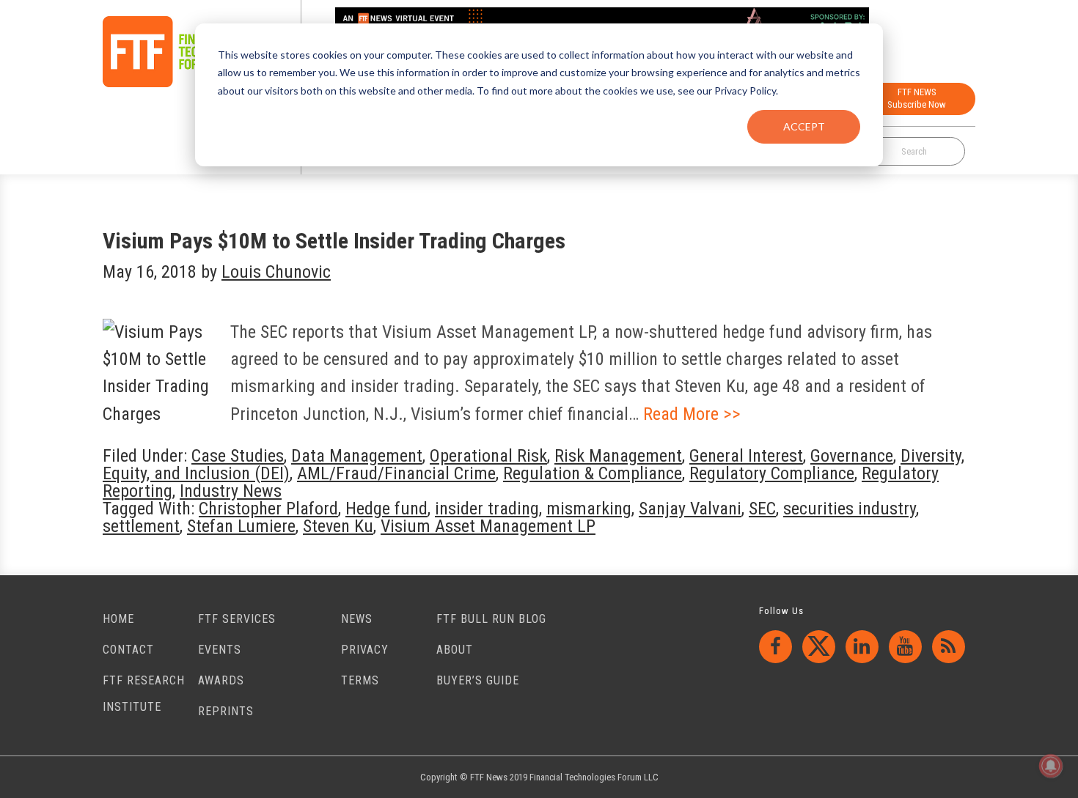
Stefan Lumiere (241, 526)
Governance (851, 456)
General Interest (746, 456)
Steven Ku (338, 526)
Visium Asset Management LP (488, 526)
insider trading (487, 508)
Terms (360, 680)
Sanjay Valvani (690, 508)
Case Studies (237, 456)
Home (118, 619)
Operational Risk (488, 456)
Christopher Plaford (268, 508)
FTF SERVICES (237, 619)
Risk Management (618, 456)
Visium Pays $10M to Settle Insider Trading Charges (334, 241)
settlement (141, 526)
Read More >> (692, 414)
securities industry (849, 508)
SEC (762, 508)
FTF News (180, 51)
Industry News (231, 491)
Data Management (356, 456)
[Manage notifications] (1051, 765)
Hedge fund (386, 508)
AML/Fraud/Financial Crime (396, 473)
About (454, 650)
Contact (128, 650)
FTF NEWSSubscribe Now (916, 98)
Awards (221, 680)
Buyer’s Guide (477, 680)
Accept (804, 126)
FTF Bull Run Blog (491, 619)
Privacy (365, 650)
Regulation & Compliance (592, 473)
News (357, 619)
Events (219, 650)
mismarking (588, 508)
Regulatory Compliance (771, 473)
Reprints (226, 711)
